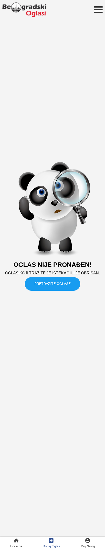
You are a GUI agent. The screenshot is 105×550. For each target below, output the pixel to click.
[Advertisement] (52, 496)
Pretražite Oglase (52, 284)
